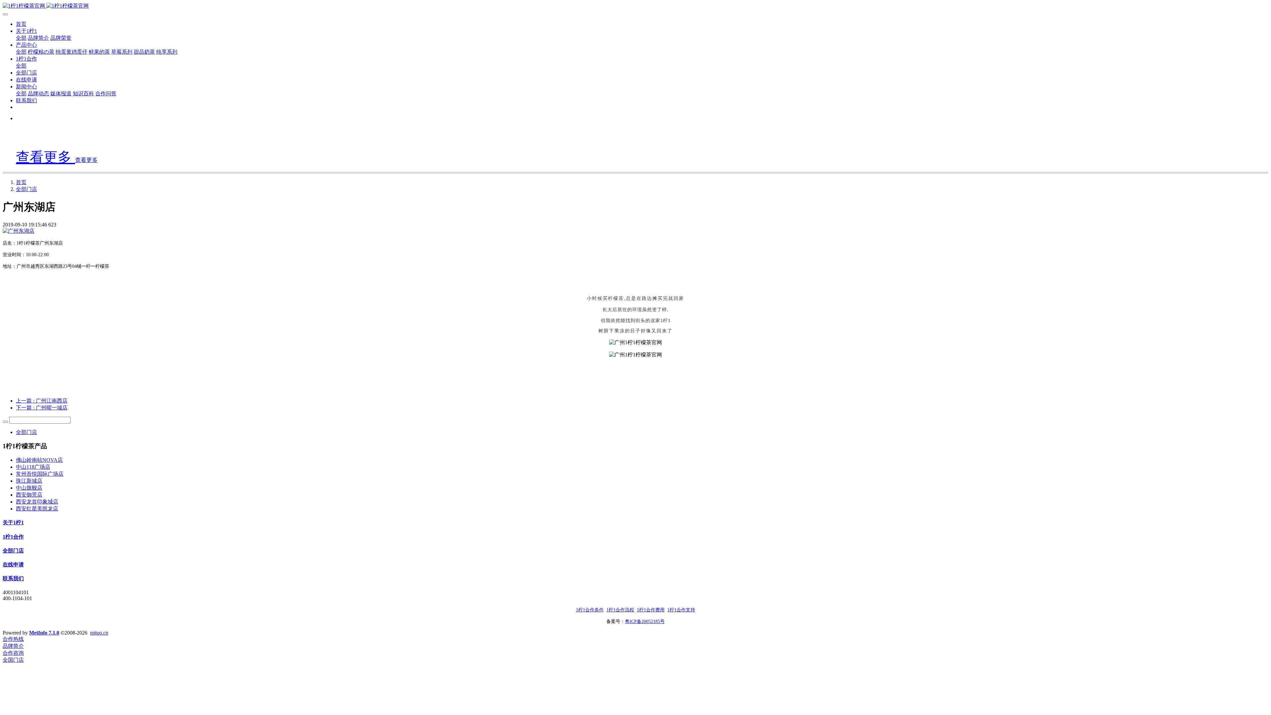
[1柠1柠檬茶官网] (635, 6)
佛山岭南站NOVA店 (39, 460)
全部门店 (26, 189)
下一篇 (42, 407)
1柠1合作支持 (681, 609)
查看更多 (45, 157)
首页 (21, 24)
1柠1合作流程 (620, 609)
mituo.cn (99, 633)
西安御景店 (29, 495)
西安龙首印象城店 (37, 501)
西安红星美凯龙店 (37, 508)
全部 (21, 38)
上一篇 (42, 401)
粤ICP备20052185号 (645, 621)
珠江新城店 (29, 481)
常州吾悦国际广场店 (40, 474)
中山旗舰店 (29, 488)
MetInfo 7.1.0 (44, 633)
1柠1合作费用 (651, 609)
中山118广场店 (33, 467)
